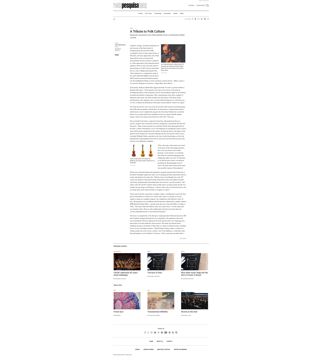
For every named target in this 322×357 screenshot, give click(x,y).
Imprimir (114, 19)
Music (116, 54)
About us (160, 341)
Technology (157, 13)
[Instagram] (151, 332)
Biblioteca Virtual (163, 349)
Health (175, 13)
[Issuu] (176, 332)
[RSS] (172, 332)
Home (151, 341)
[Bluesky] (155, 332)
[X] (148, 332)
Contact (170, 341)
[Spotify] (169, 332)
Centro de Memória (180, 349)
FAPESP (137, 349)
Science (140, 13)
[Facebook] (145, 332)
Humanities (167, 13)
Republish (188, 19)
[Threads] (158, 332)
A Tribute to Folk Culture (147, 31)
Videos (182, 13)
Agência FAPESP (148, 349)
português (206, 0)
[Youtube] (166, 332)
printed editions (201, 5)
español (201, 0)
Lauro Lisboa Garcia (120, 45)
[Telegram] (161, 332)
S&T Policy (148, 13)
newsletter (191, 5)
